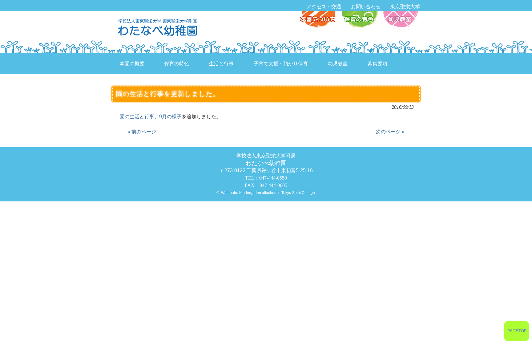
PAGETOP (517, 331)
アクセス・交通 (324, 6)
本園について (319, 20)
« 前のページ (141, 131)
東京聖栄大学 (405, 6)
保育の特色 (359, 20)
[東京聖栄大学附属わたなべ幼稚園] (159, 27)
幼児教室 (400, 20)
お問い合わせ (366, 6)
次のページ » (390, 131)
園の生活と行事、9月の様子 (151, 116)
